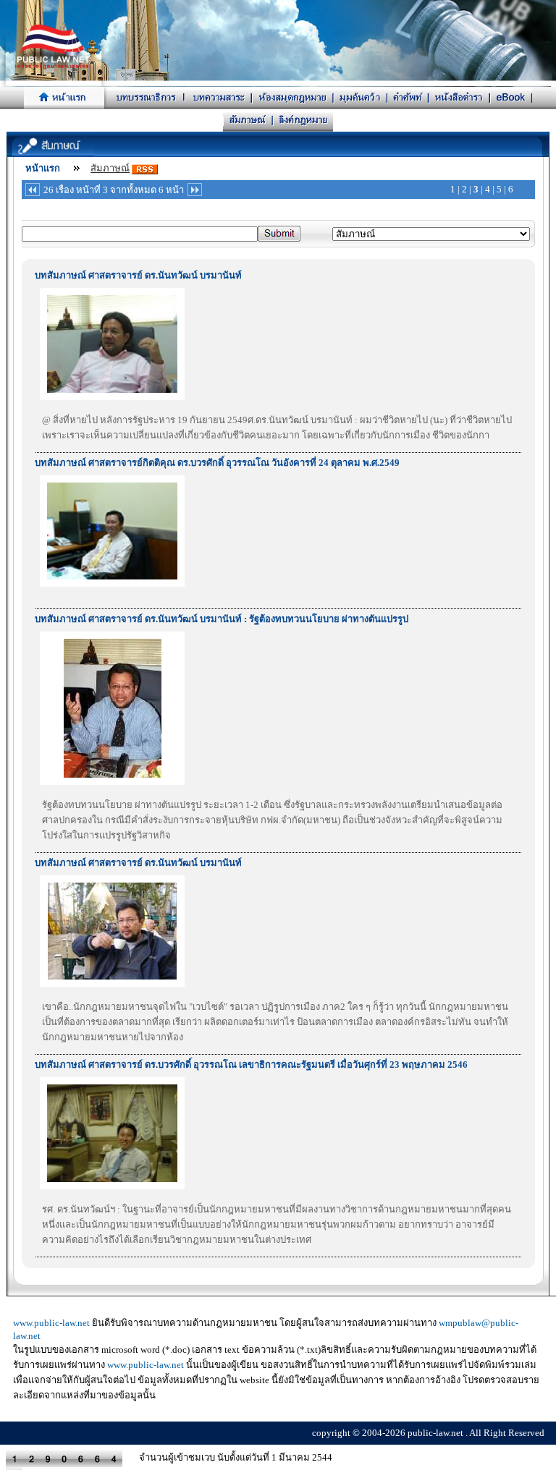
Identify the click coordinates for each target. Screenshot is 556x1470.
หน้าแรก (42, 168)
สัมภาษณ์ (110, 168)
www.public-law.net (51, 1322)
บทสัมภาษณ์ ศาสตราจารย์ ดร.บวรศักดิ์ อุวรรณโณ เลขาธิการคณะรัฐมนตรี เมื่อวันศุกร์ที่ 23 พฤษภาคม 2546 (251, 1064)
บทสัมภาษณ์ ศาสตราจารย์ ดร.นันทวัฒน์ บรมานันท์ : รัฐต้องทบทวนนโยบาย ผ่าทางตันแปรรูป (221, 618)
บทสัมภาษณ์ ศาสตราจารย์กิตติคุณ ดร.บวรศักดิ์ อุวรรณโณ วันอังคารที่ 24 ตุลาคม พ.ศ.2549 (217, 462)
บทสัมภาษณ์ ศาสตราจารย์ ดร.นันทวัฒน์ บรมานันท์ (138, 275)
